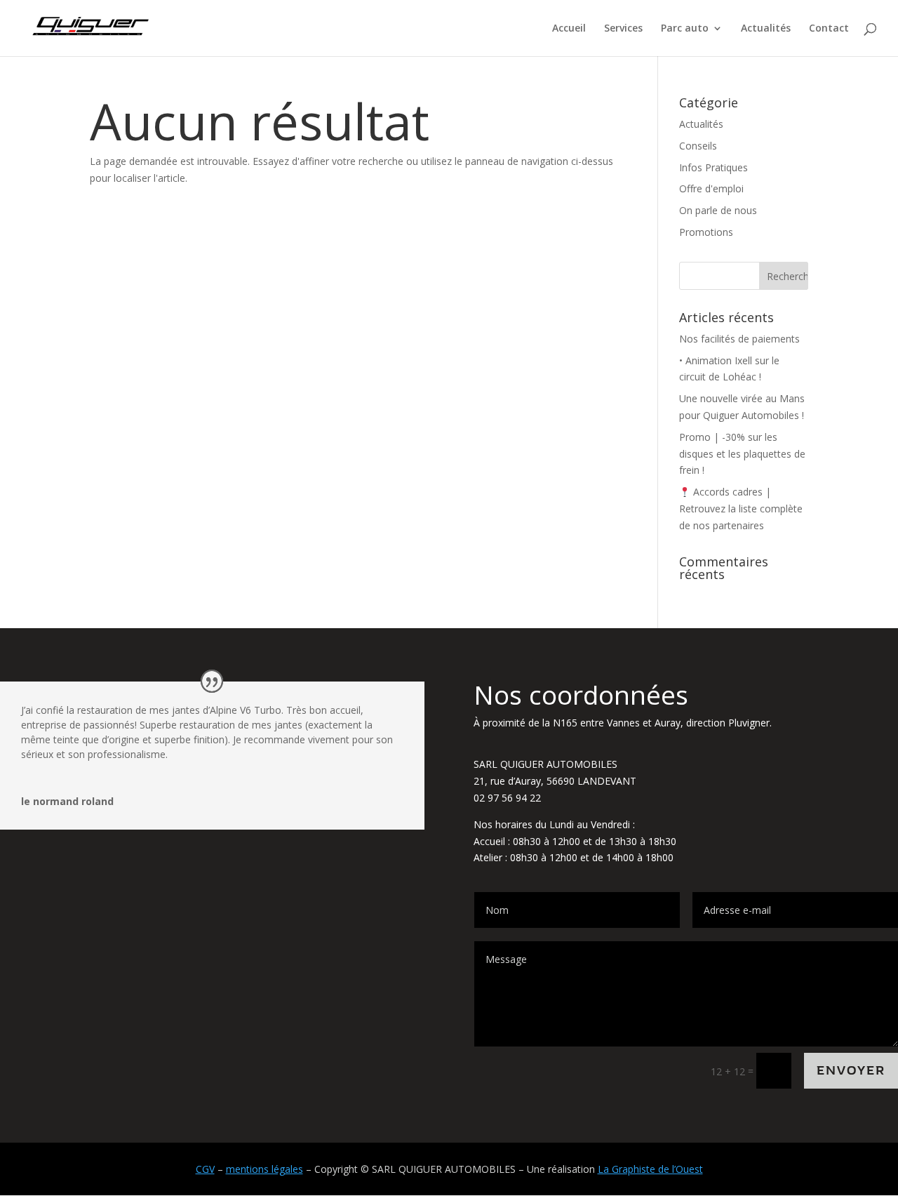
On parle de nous (718, 210)
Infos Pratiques (713, 167)
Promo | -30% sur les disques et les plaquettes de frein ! (742, 453)
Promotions (706, 232)
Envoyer (851, 1070)
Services (623, 28)
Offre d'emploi (711, 188)
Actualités (766, 28)
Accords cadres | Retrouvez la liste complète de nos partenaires (741, 508)
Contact (829, 28)
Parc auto (685, 28)
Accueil (569, 28)
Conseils (698, 145)
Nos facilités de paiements (739, 338)
